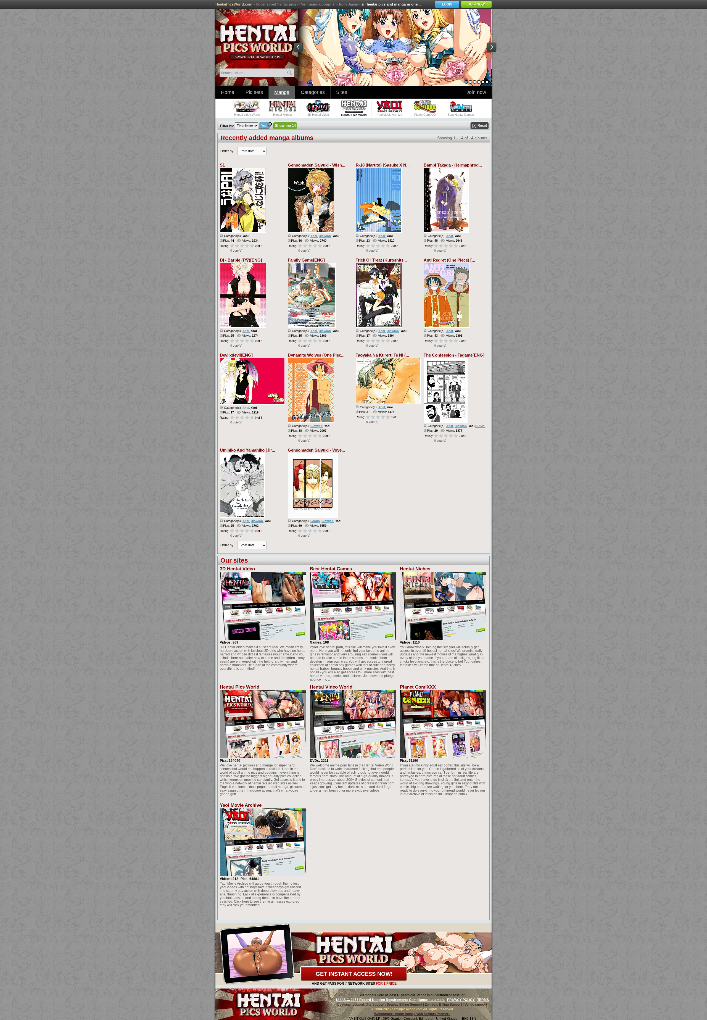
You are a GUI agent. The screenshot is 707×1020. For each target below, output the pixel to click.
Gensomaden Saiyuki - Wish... (316, 165)
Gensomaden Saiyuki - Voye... (316, 450)
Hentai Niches (415, 568)
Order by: (227, 151)
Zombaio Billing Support (443, 1004)
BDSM (479, 426)
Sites (341, 92)
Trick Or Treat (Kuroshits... (381, 260)
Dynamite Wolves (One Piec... (316, 355)
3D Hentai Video (237, 568)
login (447, 4)
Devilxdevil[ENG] (236, 355)
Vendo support (476, 1004)
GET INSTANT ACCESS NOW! (354, 974)
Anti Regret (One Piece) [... (449, 260)
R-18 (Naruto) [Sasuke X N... (383, 165)
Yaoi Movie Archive (241, 805)
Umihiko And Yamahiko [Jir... (247, 450)
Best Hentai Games (331, 568)
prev (298, 47)
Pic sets (254, 92)
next (491, 47)
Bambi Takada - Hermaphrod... (453, 165)
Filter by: (227, 126)
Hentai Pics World (239, 687)
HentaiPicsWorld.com (233, 4)
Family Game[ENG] (306, 260)
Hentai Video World (331, 687)
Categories (313, 92)
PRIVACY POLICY (461, 1000)
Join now (476, 92)
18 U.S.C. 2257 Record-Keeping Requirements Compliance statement (390, 1000)
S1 (222, 165)
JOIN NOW (476, 4)
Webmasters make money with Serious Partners (412, 1014)
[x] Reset (479, 125)
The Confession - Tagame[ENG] (454, 355)
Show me (285, 125)
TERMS (483, 1000)
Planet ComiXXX (418, 687)
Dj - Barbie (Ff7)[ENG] (241, 260)
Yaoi (264, 125)
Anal (313, 236)
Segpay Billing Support (404, 1004)
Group (315, 521)
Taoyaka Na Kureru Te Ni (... (382, 355)
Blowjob (325, 236)
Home (227, 92)
